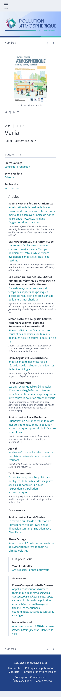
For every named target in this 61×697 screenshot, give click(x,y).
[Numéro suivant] (53, 43)
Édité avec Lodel (22, 681)
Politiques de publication (39, 668)
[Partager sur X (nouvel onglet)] (10, 112)
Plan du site (13, 668)
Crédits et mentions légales (40, 672)
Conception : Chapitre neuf (30, 677)
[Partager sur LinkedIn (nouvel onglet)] (14, 112)
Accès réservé (44, 681)
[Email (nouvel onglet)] (18, 112)
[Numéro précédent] (48, 43)
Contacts (14, 672)
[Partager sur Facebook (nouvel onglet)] (6, 112)
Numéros (10, 42)
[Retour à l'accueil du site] (30, 24)
